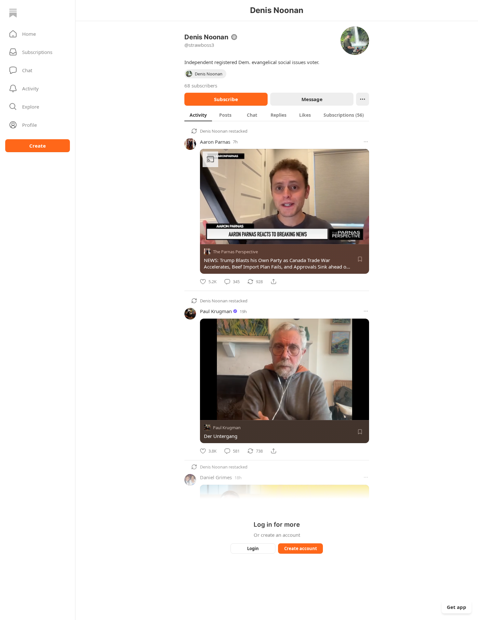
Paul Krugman (216, 311)
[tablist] (276, 114)
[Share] (273, 281)
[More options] (366, 142)
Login (253, 548)
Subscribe (226, 99)
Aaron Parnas (215, 142)
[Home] (13, 13)
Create (37, 145)
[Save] (360, 259)
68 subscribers (200, 85)
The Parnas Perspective (235, 252)
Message (312, 99)
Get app (456, 607)
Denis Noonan (214, 131)
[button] (37, 34)
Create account (300, 548)
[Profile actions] (362, 99)
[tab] (198, 114)
